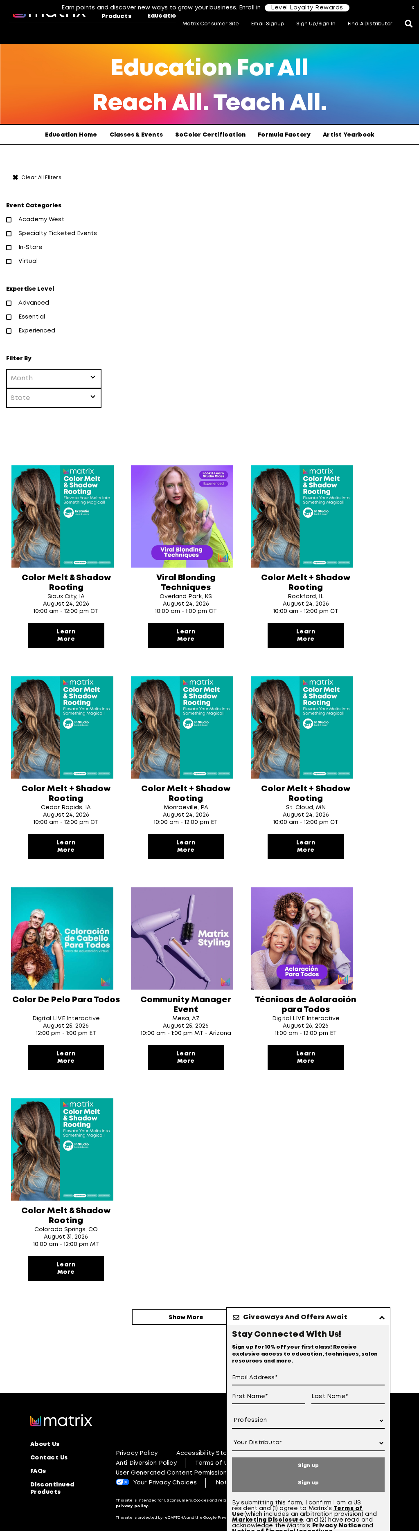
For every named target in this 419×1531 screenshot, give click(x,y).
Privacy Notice (337, 1525)
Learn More (66, 635)
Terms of (348, 1508)
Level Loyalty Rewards (307, 7)
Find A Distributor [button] (370, 24)
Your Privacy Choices (165, 1482)
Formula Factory (284, 134)
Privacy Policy (137, 1453)
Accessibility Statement (213, 1453)
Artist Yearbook (348, 134)
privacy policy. (133, 1506)
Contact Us (49, 1457)
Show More (186, 1317)
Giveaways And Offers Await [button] (295, 1317)
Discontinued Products (52, 1488)
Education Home (71, 134)
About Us (45, 1444)
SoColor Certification (210, 134)
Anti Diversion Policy (146, 1463)
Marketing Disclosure (267, 1520)
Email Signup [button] (267, 24)
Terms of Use (215, 1463)
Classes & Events (136, 134)
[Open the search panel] (409, 24)
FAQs (38, 1471)
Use (238, 1514)
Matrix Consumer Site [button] (210, 24)
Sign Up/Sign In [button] (316, 24)
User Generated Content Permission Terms (181, 1472)
